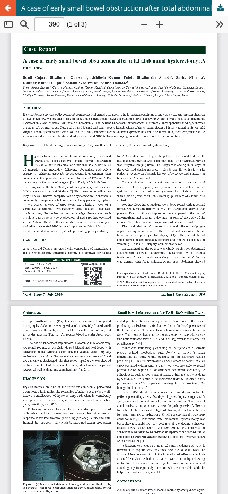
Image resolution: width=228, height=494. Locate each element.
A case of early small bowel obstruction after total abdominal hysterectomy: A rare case (124, 8)
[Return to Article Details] (8, 8)
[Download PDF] (220, 8)
